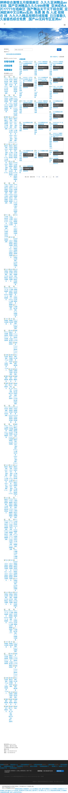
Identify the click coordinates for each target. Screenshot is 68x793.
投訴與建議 (7, 770)
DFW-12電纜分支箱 (11, 223)
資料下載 (29, 770)
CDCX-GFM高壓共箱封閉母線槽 (6, 90)
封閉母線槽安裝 (25, 764)
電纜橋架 (19, 54)
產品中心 (55, 56)
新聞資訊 (13, 770)
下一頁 (38, 176)
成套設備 (14, 54)
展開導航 (59, 771)
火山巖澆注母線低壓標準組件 (15, 156)
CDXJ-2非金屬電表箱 (6, 338)
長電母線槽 (9, 54)
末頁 (43, 176)
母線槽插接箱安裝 (8, 766)
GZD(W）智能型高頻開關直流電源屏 (15, 250)
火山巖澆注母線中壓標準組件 (11, 173)
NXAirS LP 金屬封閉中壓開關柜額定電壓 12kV (11, 304)
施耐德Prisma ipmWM (15, 339)
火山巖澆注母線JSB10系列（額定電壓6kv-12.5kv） (6, 166)
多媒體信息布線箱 (11, 361)
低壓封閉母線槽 (38, 764)
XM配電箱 (55, 150)
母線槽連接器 (13, 768)
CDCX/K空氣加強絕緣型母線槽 (6, 108)
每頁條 (32, 176)
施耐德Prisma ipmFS (15, 351)
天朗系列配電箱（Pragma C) (6, 367)
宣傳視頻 (6, 772)
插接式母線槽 (33, 766)
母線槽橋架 (20, 766)
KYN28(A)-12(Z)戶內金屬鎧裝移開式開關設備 (28, 63)
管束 (15, 385)
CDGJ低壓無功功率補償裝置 (15, 300)
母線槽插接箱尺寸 (44, 766)
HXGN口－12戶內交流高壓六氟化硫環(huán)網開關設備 (15, 206)
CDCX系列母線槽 (11, 84)
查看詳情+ (25, 70)
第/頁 (27, 176)
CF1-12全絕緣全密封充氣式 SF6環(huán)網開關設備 (43, 79)
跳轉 (57, 176)
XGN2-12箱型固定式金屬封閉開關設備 (43, 63)
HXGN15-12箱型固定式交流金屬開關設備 (58, 63)
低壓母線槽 (51, 764)
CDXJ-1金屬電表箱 (15, 327)
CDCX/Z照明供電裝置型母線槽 (15, 90)
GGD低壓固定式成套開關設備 (15, 281)
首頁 (51, 56)
